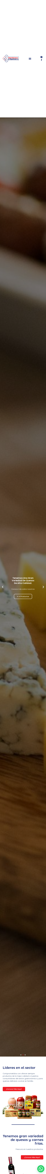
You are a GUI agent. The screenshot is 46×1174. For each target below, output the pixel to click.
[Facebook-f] (41, 60)
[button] (30, 59)
